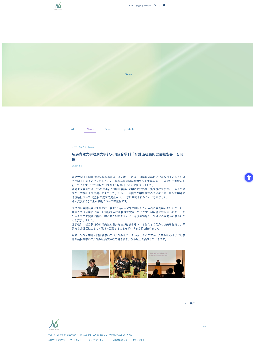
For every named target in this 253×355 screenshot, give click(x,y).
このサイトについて (56, 340)
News (90, 129)
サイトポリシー (76, 340)
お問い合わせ (138, 340)
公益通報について (119, 340)
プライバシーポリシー (98, 340)
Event (108, 129)
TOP (131, 5)
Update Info (129, 129)
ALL (73, 129)
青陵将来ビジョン (143, 5)
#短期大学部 (77, 166)
